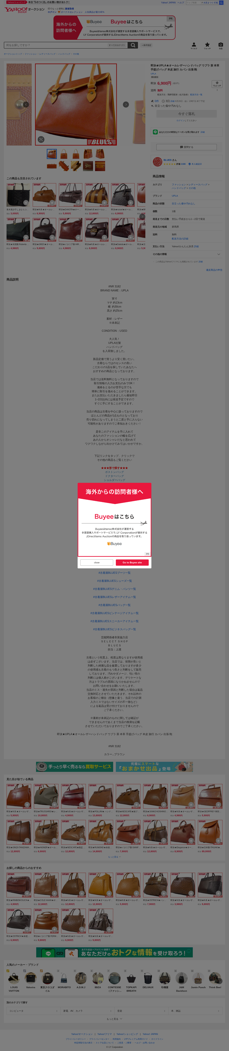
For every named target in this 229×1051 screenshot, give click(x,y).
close (97, 562)
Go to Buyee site (132, 562)
